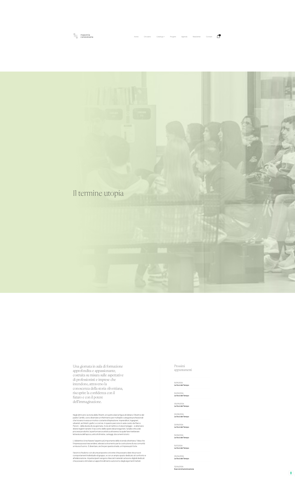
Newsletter (197, 37)
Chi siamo (147, 37)
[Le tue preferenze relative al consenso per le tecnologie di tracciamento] (291, 473)
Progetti (173, 37)
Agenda (184, 37)
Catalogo (160, 37)
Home (136, 37)
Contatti (209, 37)
